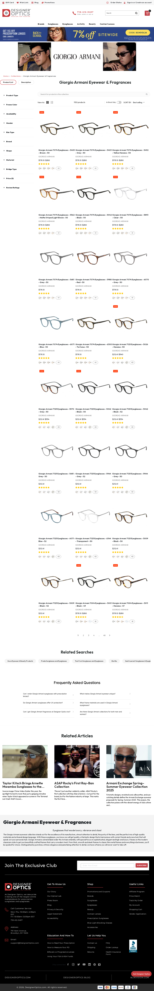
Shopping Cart (135, 909)
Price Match (134, 896)
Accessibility (52, 918)
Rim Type (10, 132)
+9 (58, 168)
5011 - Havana (81, 621)
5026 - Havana (114, 362)
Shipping (91, 947)
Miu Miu (114, 661)
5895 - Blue (90, 621)
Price (10, 178)
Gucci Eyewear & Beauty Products (20, 661)
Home (6, 76)
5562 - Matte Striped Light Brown (53, 168)
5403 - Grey (44, 168)
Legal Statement (54, 914)
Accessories (92, 927)
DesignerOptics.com (35, 987)
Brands (90, 896)
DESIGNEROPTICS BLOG (76, 977)
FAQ (108, 943)
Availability (11, 114)
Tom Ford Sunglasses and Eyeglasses (89, 661)
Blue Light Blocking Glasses (99, 923)
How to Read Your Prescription (61, 943)
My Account (134, 905)
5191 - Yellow (85, 621)
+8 (95, 621)
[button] (44, 164)
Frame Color (11, 105)
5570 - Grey (118, 362)
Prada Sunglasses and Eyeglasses (54, 661)
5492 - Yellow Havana (49, 168)
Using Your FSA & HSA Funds (60, 956)
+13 (132, 362)
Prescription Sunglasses (98, 918)
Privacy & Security (55, 909)
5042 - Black (122, 362)
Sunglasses (92, 900)
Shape (9, 151)
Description (26, 82)
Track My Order (136, 900)
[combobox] (122, 13)
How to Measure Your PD (58, 947)
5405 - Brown (40, 168)
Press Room (52, 900)
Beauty (92, 24)
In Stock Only (111, 102)
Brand (9, 141)
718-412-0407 (85, 12)
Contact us (92, 943)
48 (104, 635)
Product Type (12, 95)
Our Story (51, 892)
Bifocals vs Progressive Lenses (60, 952)
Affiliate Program (137, 892)
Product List (8, 82)
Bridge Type (11, 169)
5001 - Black (77, 621)
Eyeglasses (92, 905)
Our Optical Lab (54, 896)
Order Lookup (112, 947)
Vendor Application (137, 914)
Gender (9, 123)
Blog (49, 905)
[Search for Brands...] (147, 94)
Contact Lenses (107, 24)
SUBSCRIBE (142, 865)
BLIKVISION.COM (139, 977)
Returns (90, 952)
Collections (16, 76)
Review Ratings (12, 188)
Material (10, 160)
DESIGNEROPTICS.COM (18, 977)
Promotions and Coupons (98, 892)
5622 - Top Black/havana (127, 362)
